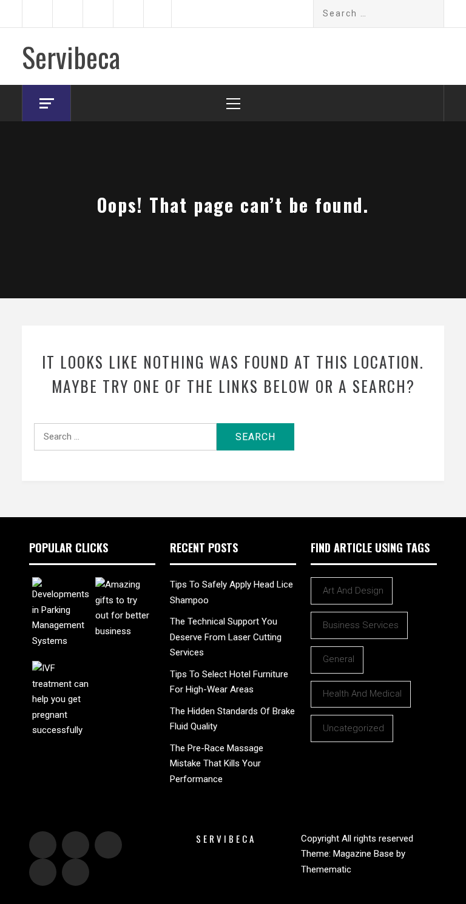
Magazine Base (364, 853)
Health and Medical (362, 693)
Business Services (361, 625)
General (338, 659)
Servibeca (71, 56)
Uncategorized (353, 728)
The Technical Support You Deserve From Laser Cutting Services (226, 637)
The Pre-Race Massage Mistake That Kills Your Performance (216, 764)
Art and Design (353, 590)
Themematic (326, 869)
